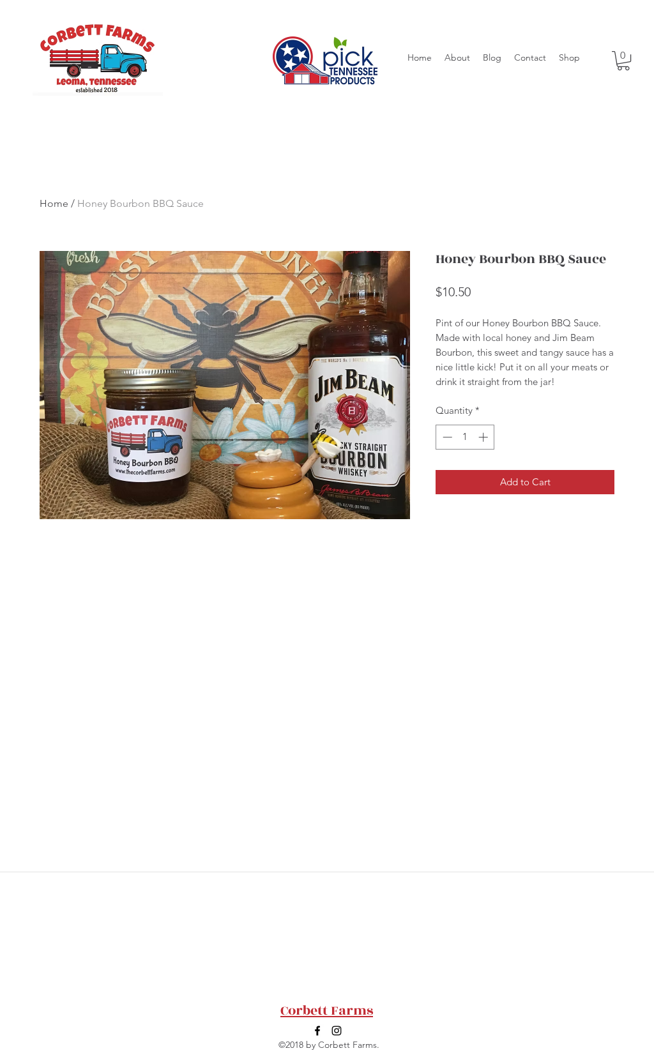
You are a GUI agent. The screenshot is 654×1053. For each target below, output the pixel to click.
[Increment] (484, 437)
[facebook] (317, 1030)
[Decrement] (446, 437)
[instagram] (336, 1030)
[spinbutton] (465, 437)
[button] (623, 60)
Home (54, 203)
